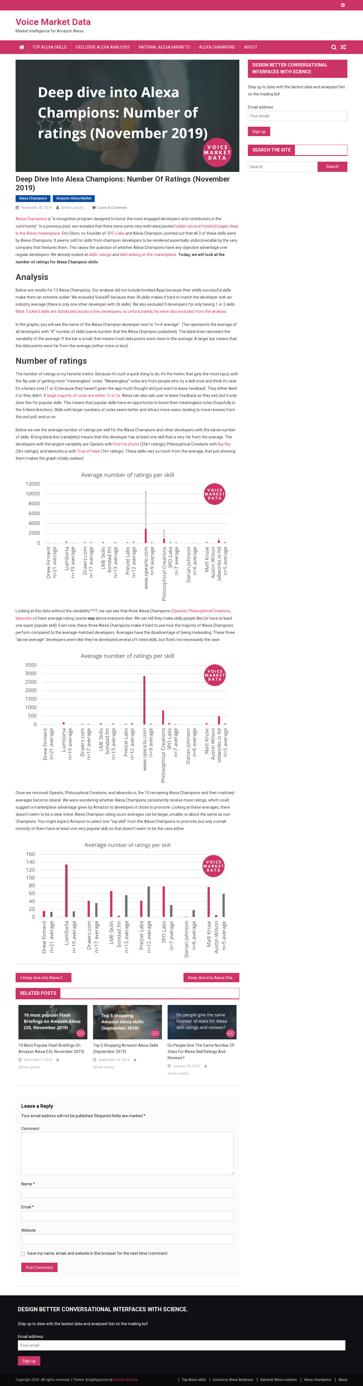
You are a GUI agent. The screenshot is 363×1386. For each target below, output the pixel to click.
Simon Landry (72, 207)
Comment (30, 1128)
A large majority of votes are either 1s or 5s (81, 395)
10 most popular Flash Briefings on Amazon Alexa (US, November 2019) (51, 1048)
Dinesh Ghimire (125, 1380)
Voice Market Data (53, 21)
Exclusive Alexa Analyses (103, 47)
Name (28, 1184)
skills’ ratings (100, 254)
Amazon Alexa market (73, 198)
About (251, 47)
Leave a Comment (112, 207)
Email (27, 1207)
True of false (88, 451)
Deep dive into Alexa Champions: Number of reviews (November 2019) (213, 977)
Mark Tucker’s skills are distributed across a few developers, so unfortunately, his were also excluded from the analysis (121, 311)
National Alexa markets (164, 47)
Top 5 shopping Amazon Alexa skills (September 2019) (125, 1048)
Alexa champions (217, 47)
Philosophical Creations (209, 611)
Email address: (261, 107)
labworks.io (26, 618)
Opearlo (180, 611)
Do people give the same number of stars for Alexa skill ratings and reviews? (201, 1051)
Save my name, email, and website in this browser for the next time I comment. (97, 1253)
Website (28, 1230)
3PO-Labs (116, 233)
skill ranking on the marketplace (148, 254)
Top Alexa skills (49, 47)
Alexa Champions (31, 219)
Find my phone (126, 444)
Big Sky (224, 444)
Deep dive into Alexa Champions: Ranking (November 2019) (47, 977)
